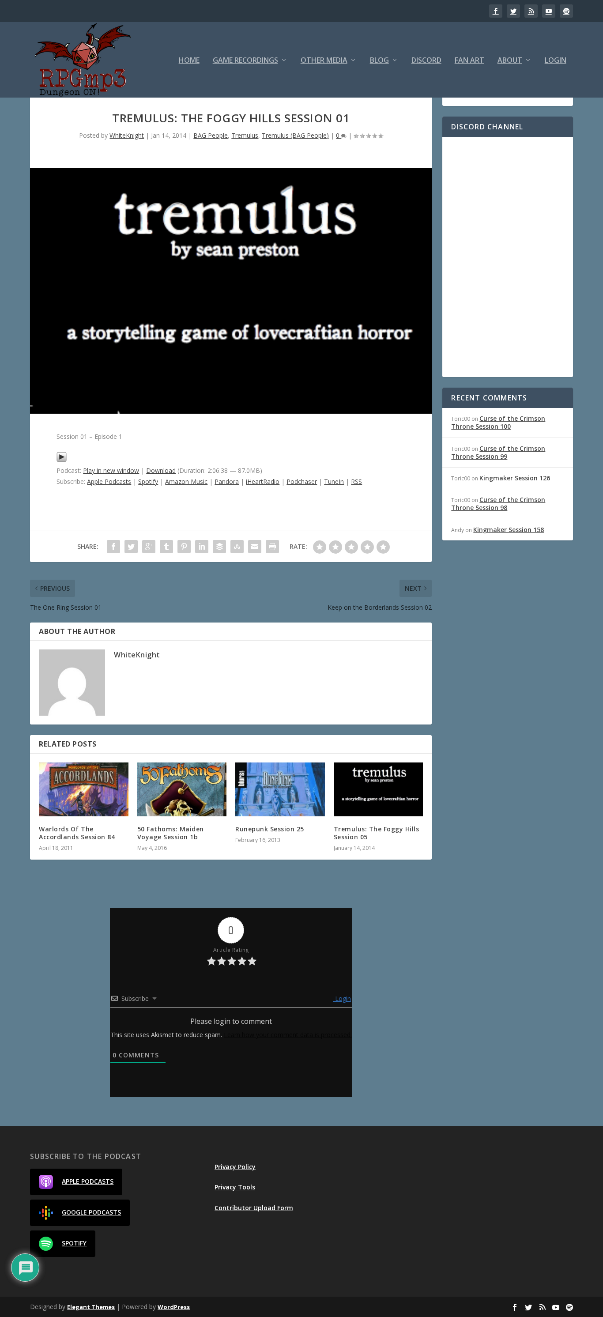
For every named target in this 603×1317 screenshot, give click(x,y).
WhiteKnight (126, 135)
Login (555, 61)
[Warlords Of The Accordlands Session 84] (83, 789)
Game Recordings (245, 61)
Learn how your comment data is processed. (288, 1034)
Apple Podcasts (109, 481)
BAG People (210, 135)
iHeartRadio (262, 481)
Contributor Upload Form (254, 1208)
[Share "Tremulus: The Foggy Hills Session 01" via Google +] (149, 546)
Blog (379, 61)
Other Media (324, 61)
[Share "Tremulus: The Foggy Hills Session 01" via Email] (255, 546)
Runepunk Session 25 (269, 829)
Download (161, 470)
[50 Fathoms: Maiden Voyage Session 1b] (182, 789)
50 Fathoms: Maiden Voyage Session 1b (170, 833)
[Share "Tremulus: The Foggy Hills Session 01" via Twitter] (131, 546)
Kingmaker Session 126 (514, 478)
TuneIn (334, 481)
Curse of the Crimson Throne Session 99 (498, 452)
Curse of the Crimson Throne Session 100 (498, 422)
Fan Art (469, 61)
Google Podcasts (91, 1212)
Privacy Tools (235, 1187)
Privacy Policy (235, 1166)
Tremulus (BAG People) (295, 135)
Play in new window (111, 470)
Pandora (227, 481)
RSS (356, 481)
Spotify (148, 481)
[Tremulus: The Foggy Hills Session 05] (378, 789)
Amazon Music (186, 481)
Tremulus (244, 135)
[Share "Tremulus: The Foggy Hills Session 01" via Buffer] (219, 546)
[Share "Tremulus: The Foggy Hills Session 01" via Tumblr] (166, 546)
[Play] (62, 460)
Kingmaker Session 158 (508, 529)
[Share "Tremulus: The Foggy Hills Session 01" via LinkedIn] (202, 546)
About (509, 61)
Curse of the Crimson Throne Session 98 (498, 503)
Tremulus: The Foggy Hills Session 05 (376, 833)
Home (189, 61)
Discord (426, 61)
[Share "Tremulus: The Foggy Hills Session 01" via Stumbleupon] (237, 546)
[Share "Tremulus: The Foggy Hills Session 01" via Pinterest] (184, 546)
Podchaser (301, 481)
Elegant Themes (91, 1307)
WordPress (174, 1307)
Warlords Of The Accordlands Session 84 (77, 833)
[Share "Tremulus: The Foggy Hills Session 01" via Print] (272, 546)
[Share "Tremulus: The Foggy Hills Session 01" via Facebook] (113, 546)
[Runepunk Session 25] (280, 789)
